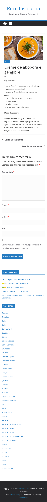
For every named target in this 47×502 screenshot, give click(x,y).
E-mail (5, 216)
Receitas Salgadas (9, 440)
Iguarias (5, 380)
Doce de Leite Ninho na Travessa (15, 291)
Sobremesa (6, 448)
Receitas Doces (8, 428)
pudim (4, 416)
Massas (5, 388)
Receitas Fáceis (8, 432)
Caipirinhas (6, 333)
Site (3, 228)
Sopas (7, 61)
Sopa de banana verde (32, 146)
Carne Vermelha (8, 345)
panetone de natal (9, 400)
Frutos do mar (7, 376)
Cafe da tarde (7, 329)
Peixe (4, 408)
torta (4, 464)
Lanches (5, 384)
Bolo (4, 321)
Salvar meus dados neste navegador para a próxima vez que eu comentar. (21, 246)
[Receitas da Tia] (5, 23)
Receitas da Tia (23, 8)
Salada (4, 444)
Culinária (5, 365)
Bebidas (5, 313)
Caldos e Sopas (8, 341)
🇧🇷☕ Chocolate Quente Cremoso (15, 283)
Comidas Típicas (8, 361)
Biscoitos (5, 317)
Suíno (4, 460)
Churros (5, 353)
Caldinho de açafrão (14, 139)
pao (3, 404)
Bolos (4, 325)
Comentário (8, 172)
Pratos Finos (7, 412)
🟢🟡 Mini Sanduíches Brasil (13, 287)
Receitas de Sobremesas (11, 424)
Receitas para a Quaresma (12, 436)
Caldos (4, 337)
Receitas (5, 420)
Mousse (5, 392)
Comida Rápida (8, 357)
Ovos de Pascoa (8, 396)
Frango (4, 372)
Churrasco (6, 349)
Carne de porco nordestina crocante (16, 279)
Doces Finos (7, 369)
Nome (5, 205)
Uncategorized (7, 468)
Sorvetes (5, 456)
